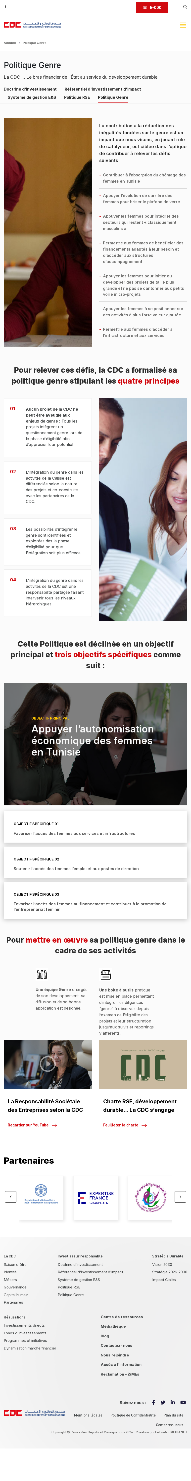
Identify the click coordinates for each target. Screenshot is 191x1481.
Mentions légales (88, 1415)
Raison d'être (15, 1264)
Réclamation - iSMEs (120, 1374)
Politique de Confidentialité (133, 1415)
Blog (105, 1336)
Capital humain (16, 1294)
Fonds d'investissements (25, 1333)
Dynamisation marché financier (30, 1348)
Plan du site (173, 1415)
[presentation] (10, 1197)
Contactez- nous (116, 1345)
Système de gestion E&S (32, 97)
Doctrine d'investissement (30, 89)
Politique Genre (113, 97)
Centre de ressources (122, 1317)
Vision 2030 (162, 1264)
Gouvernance (15, 1287)
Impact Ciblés (164, 1279)
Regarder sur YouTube (28, 1124)
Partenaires (13, 1302)
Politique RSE (77, 97)
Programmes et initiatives (25, 1340)
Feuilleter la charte (120, 1124)
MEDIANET (178, 1432)
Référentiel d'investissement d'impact (103, 89)
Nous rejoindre (115, 1355)
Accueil (10, 43)
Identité (10, 1272)
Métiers (10, 1279)
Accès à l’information (121, 1364)
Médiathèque (113, 1326)
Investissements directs (24, 1325)
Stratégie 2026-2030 (169, 1272)
